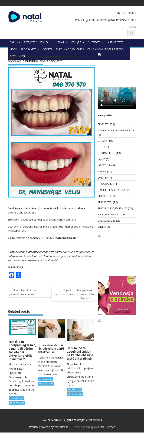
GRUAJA (102, 140)
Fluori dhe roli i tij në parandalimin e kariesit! (22, 292)
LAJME (101, 159)
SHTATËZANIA (45, 378)
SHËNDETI (94, 42)
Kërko (132, 27)
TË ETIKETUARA (17, 403)
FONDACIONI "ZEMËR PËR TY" (105, 49)
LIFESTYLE (104, 165)
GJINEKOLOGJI (16, 398)
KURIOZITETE (115, 42)
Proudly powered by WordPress (48, 427)
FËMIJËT (76, 42)
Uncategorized (107, 220)
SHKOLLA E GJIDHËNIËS (70, 49)
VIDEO (13, 49)
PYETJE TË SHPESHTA (36, 42)
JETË (100, 147)
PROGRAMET (28, 49)
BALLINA (15, 42)
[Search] (131, 33)
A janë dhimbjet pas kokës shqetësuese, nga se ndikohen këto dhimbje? (74, 294)
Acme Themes (106, 427)
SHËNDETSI (105, 202)
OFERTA (47, 49)
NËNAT (60, 42)
